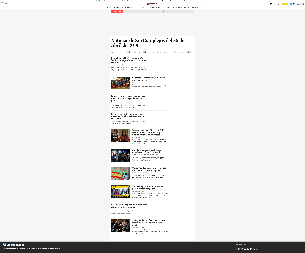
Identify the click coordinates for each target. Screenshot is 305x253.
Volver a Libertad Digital (275, 4)
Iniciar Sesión (302, 4)
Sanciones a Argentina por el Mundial (186, 0)
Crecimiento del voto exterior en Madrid (157, 0)
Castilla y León (167, 7)
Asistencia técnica (48, 249)
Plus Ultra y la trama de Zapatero (128, 0)
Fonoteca (186, 7)
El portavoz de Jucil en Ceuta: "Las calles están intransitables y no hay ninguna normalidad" (155, 12)
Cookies (38, 249)
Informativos (119, 7)
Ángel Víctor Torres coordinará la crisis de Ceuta (111, 0)
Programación (111, 7)
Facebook (236, 249)
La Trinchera (153, 7)
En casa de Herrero (144, 7)
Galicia (160, 7)
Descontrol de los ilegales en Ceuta (202, 0)
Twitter (239, 249)
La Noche (135, 7)
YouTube (245, 249)
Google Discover (248, 249)
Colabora (285, 4)
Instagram (242, 249)
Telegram (254, 249)
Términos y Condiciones (27, 249)
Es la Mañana (128, 7)
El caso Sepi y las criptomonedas (142, 0)
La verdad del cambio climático (172, 0)
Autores (57, 249)
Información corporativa (10, 249)
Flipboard (251, 249)
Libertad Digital (119, 244)
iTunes (257, 249)
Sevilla (175, 7)
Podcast (180, 7)
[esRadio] (152, 3)
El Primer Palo (194, 7)
